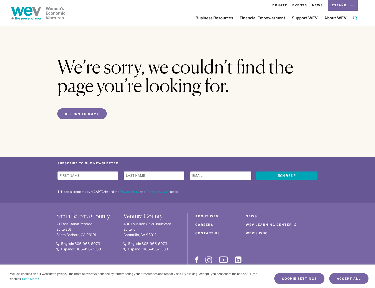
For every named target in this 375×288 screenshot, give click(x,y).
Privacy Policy (129, 191)
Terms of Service (157, 191)
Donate (279, 5)
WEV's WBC (257, 233)
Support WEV (305, 18)
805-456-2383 (81, 249)
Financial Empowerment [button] (262, 18)
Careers (204, 224)
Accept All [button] (349, 278)
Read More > (31, 279)
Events (299, 5)
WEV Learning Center (269, 224)
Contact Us (207, 233)
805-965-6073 (80, 244)
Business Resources (214, 18)
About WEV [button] (335, 18)
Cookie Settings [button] (299, 278)
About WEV (207, 216)
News (317, 5)
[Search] (355, 19)
